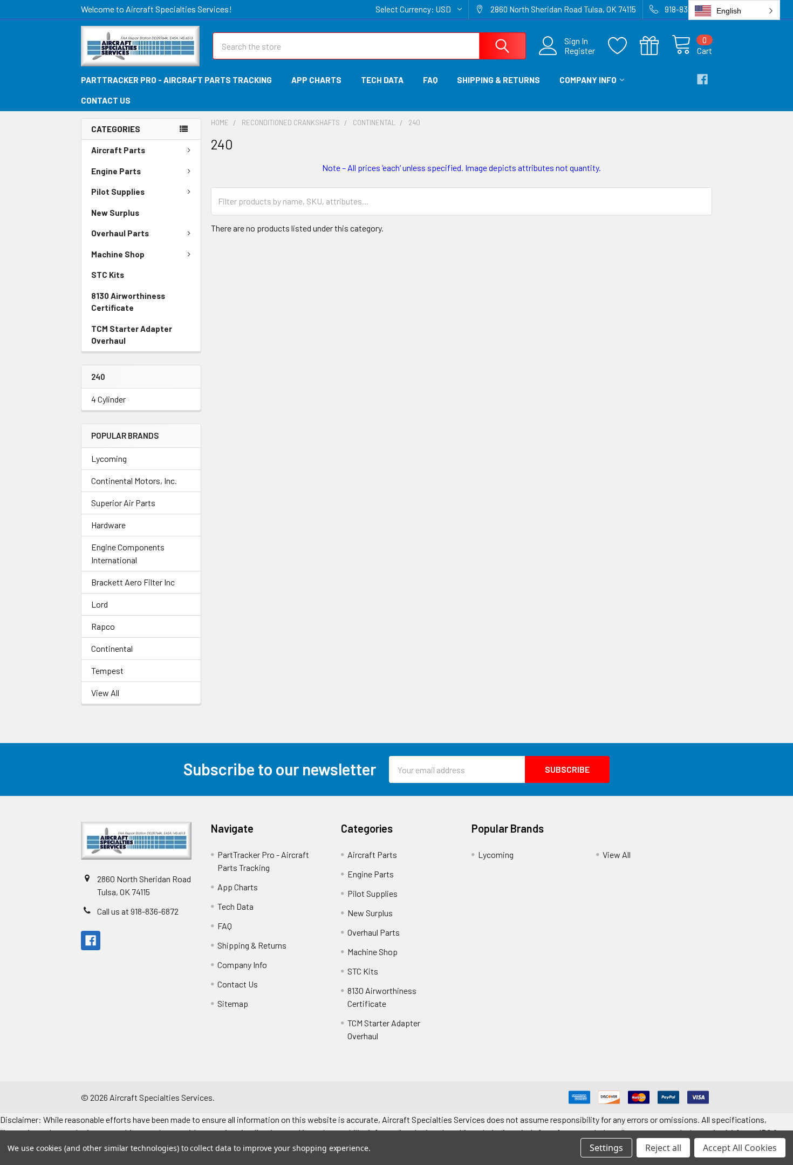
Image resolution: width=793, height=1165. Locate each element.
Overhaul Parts (120, 233)
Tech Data (382, 80)
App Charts (316, 80)
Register (579, 51)
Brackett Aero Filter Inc (133, 582)
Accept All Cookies (740, 1148)
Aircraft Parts (118, 150)
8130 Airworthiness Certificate (128, 302)
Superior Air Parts (123, 503)
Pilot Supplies (118, 191)
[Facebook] (702, 79)
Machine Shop (118, 254)
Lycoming (109, 458)
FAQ (430, 80)
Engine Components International (128, 553)
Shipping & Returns (498, 80)
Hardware (108, 525)
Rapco (103, 626)
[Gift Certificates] (656, 46)
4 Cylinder (108, 399)
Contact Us (106, 100)
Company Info (588, 80)
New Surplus (115, 212)
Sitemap (232, 1003)
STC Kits (107, 275)
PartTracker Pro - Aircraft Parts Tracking (176, 80)
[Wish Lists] (624, 46)
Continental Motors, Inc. (134, 480)
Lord (99, 604)
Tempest (107, 670)
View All (105, 692)
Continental (112, 648)
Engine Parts (116, 171)
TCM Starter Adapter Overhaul (131, 335)
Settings (606, 1148)
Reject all (663, 1148)
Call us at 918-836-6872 (138, 911)
